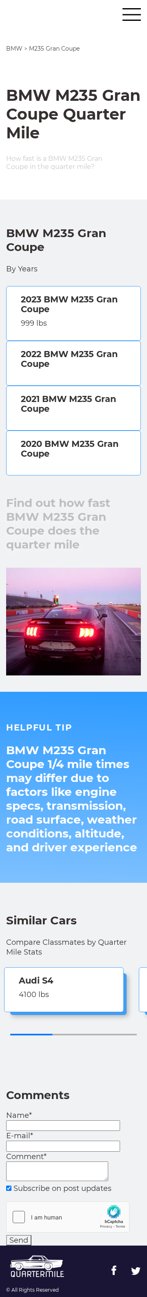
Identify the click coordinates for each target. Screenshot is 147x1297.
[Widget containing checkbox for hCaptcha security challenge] (67, 1217)
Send (18, 1240)
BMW (14, 48)
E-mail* (19, 1135)
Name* (19, 1115)
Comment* (26, 1156)
